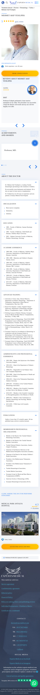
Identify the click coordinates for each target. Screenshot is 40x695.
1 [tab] (1, 165)
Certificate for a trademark (10, 611)
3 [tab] (5, 165)
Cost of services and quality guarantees (20, 676)
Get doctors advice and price (20, 546)
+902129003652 (21, 632)
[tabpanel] (20, 152)
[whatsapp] (34, 683)
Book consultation (20, 73)
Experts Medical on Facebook (20, 659)
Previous (16, 125)
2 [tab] (3, 165)
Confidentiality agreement (10, 588)
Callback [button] (20, 649)
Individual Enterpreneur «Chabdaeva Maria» (16, 606)
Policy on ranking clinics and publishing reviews (18, 602)
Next (23, 125)
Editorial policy (6, 593)
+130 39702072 (21, 645)
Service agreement (7, 584)
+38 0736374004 (22, 627)
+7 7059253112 (21, 636)
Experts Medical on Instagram (20, 663)
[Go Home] (21, 3)
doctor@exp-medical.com (20, 623)
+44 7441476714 (22, 641)
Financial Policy (7, 597)
